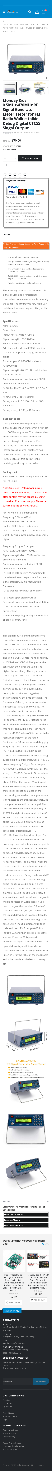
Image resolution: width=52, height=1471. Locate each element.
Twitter (10, 175)
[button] (46, 78)
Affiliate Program (10, 1449)
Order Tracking (9, 1436)
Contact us (7, 1403)
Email (25, 175)
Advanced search (10, 1416)
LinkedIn (15, 175)
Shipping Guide (9, 1433)
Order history (8, 1413)
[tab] (26, 234)
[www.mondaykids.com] (12, 12)
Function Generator (13, 1225)
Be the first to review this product (27, 132)
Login (5, 1419)
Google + (20, 175)
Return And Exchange (12, 1443)
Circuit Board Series (13, 1214)
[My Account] (37, 12)
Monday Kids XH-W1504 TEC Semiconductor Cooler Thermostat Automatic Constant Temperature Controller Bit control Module (38, 1281)
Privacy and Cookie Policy (13, 1446)
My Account (7, 1406)
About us (6, 1400)
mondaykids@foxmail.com (14, 1343)
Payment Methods (10, 1430)
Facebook (5, 175)
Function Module (12, 1220)
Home (4, 21)
